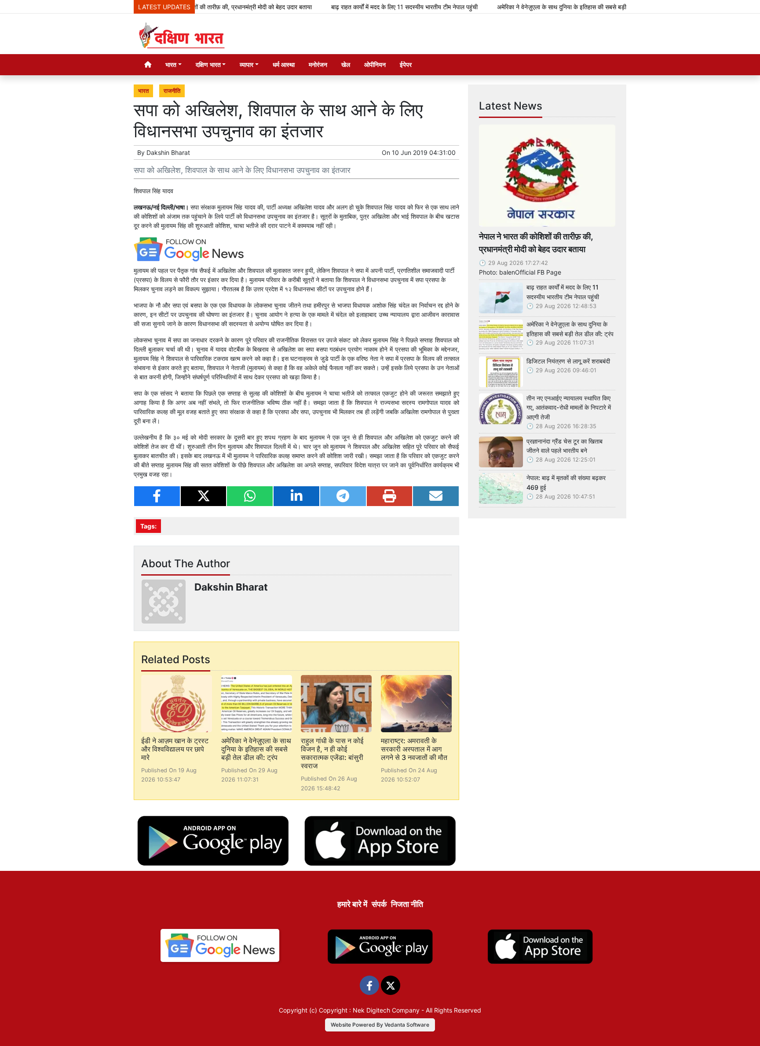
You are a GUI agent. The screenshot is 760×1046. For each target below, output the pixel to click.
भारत (143, 91)
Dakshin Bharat (168, 152)
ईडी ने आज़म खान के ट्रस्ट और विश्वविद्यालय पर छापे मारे (174, 749)
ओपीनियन (375, 64)
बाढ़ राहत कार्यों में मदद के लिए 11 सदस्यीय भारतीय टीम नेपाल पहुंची (379, 7)
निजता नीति (407, 904)
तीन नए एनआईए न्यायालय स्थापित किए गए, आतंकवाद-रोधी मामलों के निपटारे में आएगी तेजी (568, 407)
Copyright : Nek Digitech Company (369, 1010)
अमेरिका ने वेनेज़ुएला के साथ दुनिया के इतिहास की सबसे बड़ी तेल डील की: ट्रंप (557, 7)
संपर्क (379, 904)
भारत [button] (170, 64)
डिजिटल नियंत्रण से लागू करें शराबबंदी (568, 361)
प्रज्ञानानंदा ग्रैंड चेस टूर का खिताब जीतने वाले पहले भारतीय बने (564, 446)
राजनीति (172, 91)
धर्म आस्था (284, 64)
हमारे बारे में (352, 904)
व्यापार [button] (246, 64)
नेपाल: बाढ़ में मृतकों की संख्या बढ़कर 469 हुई (566, 482)
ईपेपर (406, 64)
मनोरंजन (318, 64)
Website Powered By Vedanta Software (380, 1024)
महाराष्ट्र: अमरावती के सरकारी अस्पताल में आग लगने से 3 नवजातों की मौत (414, 749)
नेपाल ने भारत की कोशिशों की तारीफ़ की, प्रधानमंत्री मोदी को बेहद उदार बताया (202, 7)
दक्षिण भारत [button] (208, 64)
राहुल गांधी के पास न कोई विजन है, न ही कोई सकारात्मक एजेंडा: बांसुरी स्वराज (332, 753)
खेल (345, 64)
